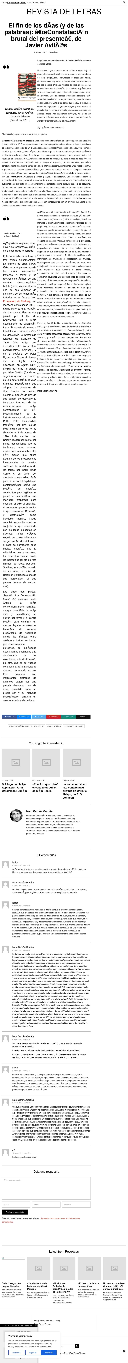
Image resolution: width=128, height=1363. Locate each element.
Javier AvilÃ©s (54, 726)
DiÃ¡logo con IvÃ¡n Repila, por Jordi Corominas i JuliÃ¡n (14, 787)
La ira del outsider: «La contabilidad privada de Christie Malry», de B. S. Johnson (75, 790)
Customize (16, 1352)
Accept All (49, 1352)
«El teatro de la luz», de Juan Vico (89, 1285)
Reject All (32, 1352)
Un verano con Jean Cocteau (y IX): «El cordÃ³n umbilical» (114, 1286)
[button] (77, 1346)
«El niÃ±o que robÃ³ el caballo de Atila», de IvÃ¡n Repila (45, 787)
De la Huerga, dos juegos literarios (11, 1285)
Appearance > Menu (16, 2)
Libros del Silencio (73, 726)
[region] (32, 1345)
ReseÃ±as (54, 52)
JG (13, 1150)
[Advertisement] (64, 1356)
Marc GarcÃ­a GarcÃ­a (39, 811)
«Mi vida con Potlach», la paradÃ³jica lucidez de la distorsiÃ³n (63, 1287)
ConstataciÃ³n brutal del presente (26, 726)
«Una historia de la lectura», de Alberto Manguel (37, 1286)
